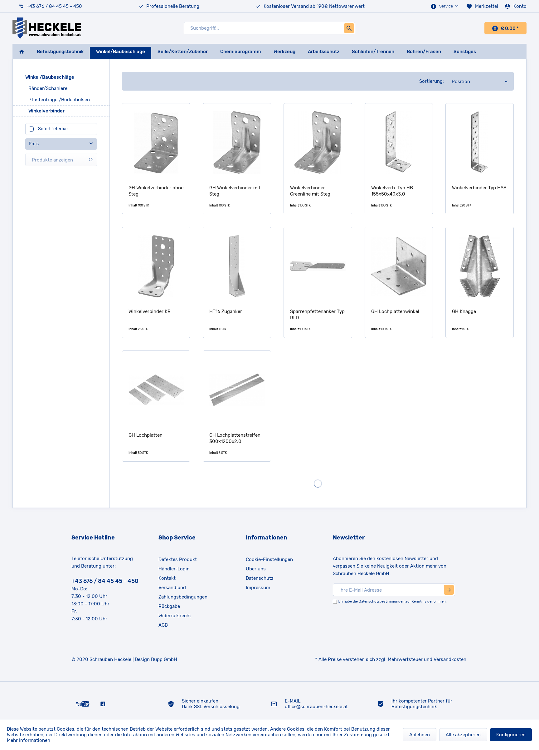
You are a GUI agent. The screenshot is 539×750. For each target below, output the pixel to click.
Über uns (256, 569)
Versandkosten (450, 659)
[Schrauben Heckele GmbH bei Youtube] (82, 703)
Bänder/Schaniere (47, 88)
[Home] (21, 51)
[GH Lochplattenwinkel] (398, 266)
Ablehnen (419, 735)
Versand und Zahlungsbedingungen (182, 592)
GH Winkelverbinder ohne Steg (156, 191)
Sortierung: (431, 81)
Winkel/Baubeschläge (49, 77)
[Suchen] (349, 28)
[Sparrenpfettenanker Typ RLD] (317, 266)
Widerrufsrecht (174, 615)
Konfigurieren (511, 735)
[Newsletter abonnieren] (449, 590)
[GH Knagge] (479, 266)
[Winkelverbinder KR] (156, 266)
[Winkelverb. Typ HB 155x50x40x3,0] (398, 142)
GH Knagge (464, 311)
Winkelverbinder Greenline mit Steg (310, 191)
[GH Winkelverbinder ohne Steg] (156, 142)
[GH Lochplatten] (156, 390)
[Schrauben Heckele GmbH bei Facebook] (102, 703)
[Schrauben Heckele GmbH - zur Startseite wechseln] (46, 28)
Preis (34, 144)
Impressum (258, 587)
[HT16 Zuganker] (237, 266)
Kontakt (167, 578)
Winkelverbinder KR (150, 311)
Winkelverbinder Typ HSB (479, 188)
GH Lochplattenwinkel (395, 311)
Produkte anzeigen (52, 160)
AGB (163, 625)
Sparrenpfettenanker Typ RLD (317, 314)
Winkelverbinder (46, 111)
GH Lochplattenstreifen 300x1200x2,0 (234, 438)
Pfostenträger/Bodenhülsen (59, 99)
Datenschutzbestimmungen (382, 601)
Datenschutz (260, 578)
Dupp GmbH (164, 659)
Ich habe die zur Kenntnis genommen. (392, 601)
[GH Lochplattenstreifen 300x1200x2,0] (237, 390)
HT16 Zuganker (225, 311)
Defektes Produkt (177, 559)
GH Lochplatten (146, 435)
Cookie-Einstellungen (269, 559)
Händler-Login (174, 569)
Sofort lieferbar (53, 129)
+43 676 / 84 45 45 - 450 (54, 6)
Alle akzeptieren (463, 735)
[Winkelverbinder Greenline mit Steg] (317, 142)
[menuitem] (445, 6)
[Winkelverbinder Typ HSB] (479, 142)
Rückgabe (169, 606)
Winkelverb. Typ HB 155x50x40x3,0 (392, 191)
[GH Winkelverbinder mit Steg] (237, 142)
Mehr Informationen (28, 740)
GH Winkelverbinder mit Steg (234, 191)
